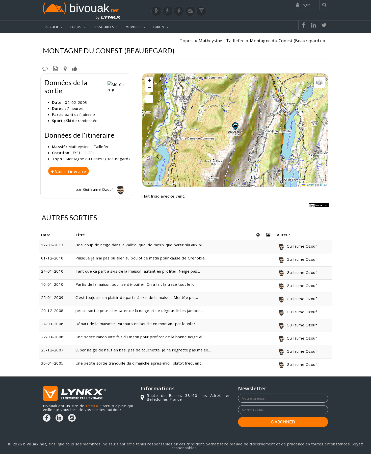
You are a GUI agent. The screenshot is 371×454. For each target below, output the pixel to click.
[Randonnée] (156, 11)
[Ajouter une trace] (65, 68)
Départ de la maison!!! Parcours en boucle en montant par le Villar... (136, 323)
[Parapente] (201, 11)
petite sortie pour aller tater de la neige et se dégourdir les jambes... (139, 310)
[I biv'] (74, 68)
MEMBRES (134, 27)
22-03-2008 (52, 336)
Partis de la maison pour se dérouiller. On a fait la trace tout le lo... (136, 284)
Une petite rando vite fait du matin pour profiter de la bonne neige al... (140, 336)
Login (304, 4)
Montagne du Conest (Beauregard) (285, 40)
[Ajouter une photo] (55, 68)
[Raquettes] (168, 11)
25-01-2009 (52, 297)
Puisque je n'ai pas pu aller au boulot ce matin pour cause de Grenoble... (141, 257)
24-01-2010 (52, 271)
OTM (323, 185)
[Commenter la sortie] (45, 68)
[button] (235, 126)
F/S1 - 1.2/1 (83, 152)
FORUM (159, 27)
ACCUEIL (52, 27)
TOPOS (75, 27)
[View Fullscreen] (149, 99)
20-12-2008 (52, 310)
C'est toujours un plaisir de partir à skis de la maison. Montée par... (136, 297)
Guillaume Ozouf (98, 189)
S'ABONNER (283, 422)
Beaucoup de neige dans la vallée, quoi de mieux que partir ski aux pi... (139, 244)
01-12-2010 (52, 257)
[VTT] (190, 11)
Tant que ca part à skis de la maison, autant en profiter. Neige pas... (137, 271)
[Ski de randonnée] (179, 11)
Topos (186, 40)
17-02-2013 (52, 244)
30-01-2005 (52, 363)
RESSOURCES (103, 27)
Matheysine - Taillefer (221, 40)
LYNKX (92, 405)
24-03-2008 (52, 323)
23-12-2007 (52, 349)
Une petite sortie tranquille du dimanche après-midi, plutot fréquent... (139, 363)
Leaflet (309, 185)
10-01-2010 (52, 284)
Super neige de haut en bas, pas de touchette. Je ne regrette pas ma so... (143, 349)
